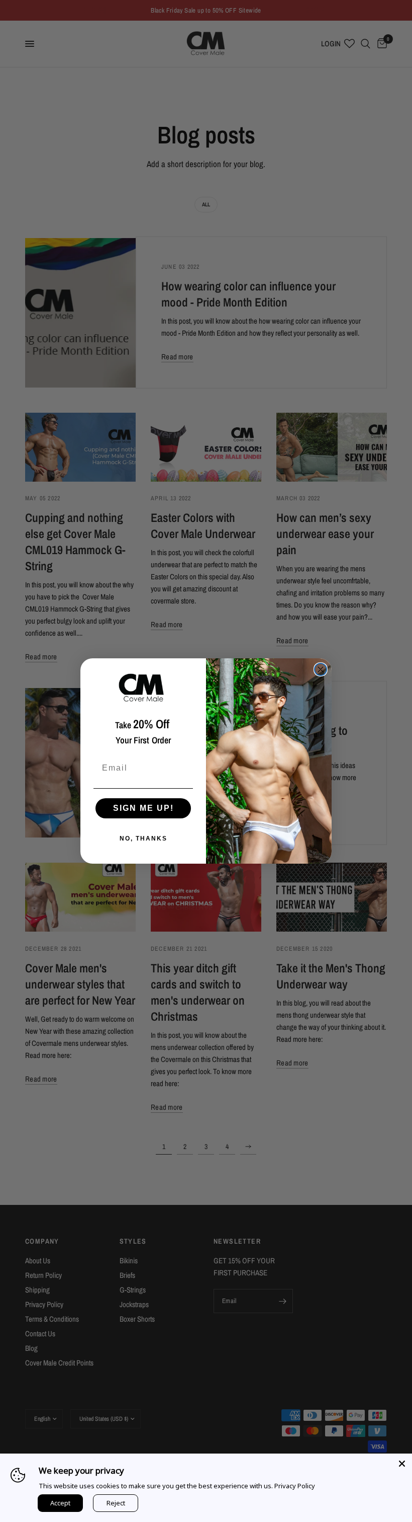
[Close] (402, 1464)
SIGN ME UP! (143, 808)
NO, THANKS (143, 838)
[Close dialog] (321, 669)
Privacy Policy (294, 1485)
